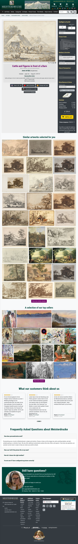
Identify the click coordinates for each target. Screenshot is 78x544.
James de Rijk (25, 15)
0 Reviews (32, 92)
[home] (3, 11)
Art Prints (7, 12)
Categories (18, 12)
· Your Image (30, 502)
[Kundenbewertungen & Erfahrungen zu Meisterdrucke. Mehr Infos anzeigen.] (68, 503)
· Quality (29, 509)
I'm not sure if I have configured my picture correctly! (19, 460)
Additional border (62, 31)
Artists (12, 12)
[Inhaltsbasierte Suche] (71, 11)
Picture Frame (32, 12)
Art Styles (24, 12)
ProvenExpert (11, 415)
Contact (55, 11)
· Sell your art (30, 504)
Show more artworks (39, 381)
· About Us (22, 524)
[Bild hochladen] (74, 11)
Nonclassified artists (16, 15)
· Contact (22, 504)
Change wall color (43, 85)
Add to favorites (30, 85)
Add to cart (68, 117)
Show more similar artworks (39, 301)
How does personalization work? (13, 436)
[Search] (68, 11)
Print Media (40, 12)
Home (3, 15)
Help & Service (48, 12)
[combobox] (67, 33)
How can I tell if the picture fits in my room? (16, 450)
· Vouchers (30, 515)
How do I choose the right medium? (14, 455)
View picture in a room (30, 89)
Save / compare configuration (67, 90)
